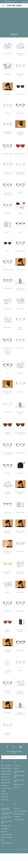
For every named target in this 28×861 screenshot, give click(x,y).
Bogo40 (20, 193)
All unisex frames (20, 94)
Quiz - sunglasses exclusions (8, 453)
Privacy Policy (23, 848)
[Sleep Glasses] (20, 543)
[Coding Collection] (20, 243)
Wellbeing (7, 712)
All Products (7, 94)
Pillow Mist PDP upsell (20, 412)
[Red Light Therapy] (7, 484)
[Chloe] (7, 243)
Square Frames (20, 611)
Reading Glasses (20, 453)
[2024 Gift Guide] (7, 46)
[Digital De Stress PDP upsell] (20, 280)
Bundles (20, 213)
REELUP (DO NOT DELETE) (20, 492)
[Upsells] (20, 662)
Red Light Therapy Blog (19, 776)
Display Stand (8, 309)
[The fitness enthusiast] (20, 622)
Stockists (16, 787)
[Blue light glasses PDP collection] (20, 165)
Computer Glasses (8, 269)
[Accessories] (7, 66)
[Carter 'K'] (7, 224)
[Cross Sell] (20, 262)
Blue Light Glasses (7, 153)
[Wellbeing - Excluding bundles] (20, 705)
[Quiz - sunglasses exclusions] (7, 445)
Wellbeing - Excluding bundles (20, 713)
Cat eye (20, 232)
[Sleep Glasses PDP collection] (20, 564)
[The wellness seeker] (7, 662)
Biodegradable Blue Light (7, 132)
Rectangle (7, 473)
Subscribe (25, 757)
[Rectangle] (7, 465)
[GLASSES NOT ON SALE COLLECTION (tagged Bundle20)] (7, 340)
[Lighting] (20, 365)
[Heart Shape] (20, 340)
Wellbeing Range (6, 774)
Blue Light (4, 831)
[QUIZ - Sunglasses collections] (20, 424)
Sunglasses (4, 785)
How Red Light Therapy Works (5, 809)
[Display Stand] (7, 301)
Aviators (7, 113)
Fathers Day (7, 327)
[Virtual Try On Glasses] (7, 683)
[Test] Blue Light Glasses (20, 54)
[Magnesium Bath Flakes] (7, 384)
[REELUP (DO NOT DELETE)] (20, 484)
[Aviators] (7, 105)
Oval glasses (7, 412)
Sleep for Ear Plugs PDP (7, 531)
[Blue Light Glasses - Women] (7, 165)
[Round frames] (20, 504)
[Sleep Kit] (7, 584)
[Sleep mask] (20, 584)
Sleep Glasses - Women (7, 572)
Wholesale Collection (7, 733)
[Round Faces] (7, 504)
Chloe (7, 251)
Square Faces (7, 611)
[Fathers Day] (7, 320)
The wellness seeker (7, 671)
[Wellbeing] (7, 705)
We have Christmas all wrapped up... (20, 692)
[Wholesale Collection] (7, 725)
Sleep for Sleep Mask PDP (7, 552)
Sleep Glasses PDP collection (20, 572)
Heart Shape (20, 348)
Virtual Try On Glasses (7, 691)
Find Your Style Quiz (6, 843)
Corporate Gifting (19, 819)
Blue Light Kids (5, 782)
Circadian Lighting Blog (19, 780)
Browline (7, 213)
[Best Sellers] (20, 105)
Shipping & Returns (19, 814)
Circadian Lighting (6, 771)
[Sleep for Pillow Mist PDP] (20, 523)
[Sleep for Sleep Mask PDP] (7, 543)
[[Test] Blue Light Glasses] (20, 46)
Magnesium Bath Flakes (7, 392)
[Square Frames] (20, 603)
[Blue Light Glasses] (7, 146)
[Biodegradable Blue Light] (7, 124)
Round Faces (7, 512)
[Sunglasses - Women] (7, 622)
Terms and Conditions (21, 850)
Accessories (7, 74)
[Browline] (7, 205)
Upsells (20, 670)
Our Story (16, 765)
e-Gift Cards (20, 309)
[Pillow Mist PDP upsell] (20, 404)
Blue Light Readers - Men (7, 193)
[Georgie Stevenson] (20, 320)
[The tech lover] (20, 642)
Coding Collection (20, 251)
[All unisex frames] (20, 86)
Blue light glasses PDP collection (20, 173)
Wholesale (17, 817)
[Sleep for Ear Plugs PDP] (7, 523)
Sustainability (5, 828)
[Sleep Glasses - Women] (7, 564)
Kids (7, 373)
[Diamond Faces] (7, 280)
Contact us (17, 808)
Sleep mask (20, 592)
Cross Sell (20, 269)
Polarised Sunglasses (8, 433)
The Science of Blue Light (6, 822)
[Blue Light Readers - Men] (7, 185)
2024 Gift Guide (7, 53)
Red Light (20, 473)
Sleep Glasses (20, 551)
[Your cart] (26, 5)
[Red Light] (20, 465)
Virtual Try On (5, 797)
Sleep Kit (7, 592)
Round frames (20, 512)
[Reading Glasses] (20, 445)
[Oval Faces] (20, 384)
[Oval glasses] (7, 404)
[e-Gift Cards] (20, 301)
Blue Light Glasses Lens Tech (6, 817)
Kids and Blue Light (6, 834)
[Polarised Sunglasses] (7, 424)
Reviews (16, 768)
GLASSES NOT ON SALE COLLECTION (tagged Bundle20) (8, 351)
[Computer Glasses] (7, 262)
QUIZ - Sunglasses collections (20, 433)
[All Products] (7, 86)
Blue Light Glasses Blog (19, 771)
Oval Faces (20, 391)
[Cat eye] (20, 224)
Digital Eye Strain (6, 825)
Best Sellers (20, 113)
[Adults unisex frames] (20, 66)
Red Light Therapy (7, 492)
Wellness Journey (18, 784)
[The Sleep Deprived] (7, 642)
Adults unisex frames (20, 74)
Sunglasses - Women (7, 630)
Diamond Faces (7, 288)
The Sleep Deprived (7, 650)
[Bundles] (20, 205)
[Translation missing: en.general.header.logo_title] (15, 6)
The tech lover (20, 650)
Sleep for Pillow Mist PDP (20, 531)
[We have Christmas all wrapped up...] (20, 683)
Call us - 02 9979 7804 (20, 811)
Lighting (20, 373)
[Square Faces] (7, 603)
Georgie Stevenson (20, 328)
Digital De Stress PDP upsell (20, 289)
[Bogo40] (20, 185)
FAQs (2, 840)
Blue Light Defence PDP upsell (20, 133)
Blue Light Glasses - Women (7, 173)
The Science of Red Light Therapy (6, 813)
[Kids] (7, 365)
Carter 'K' (7, 232)
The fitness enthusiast (20, 630)
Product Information (7, 837)
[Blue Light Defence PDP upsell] (20, 124)
